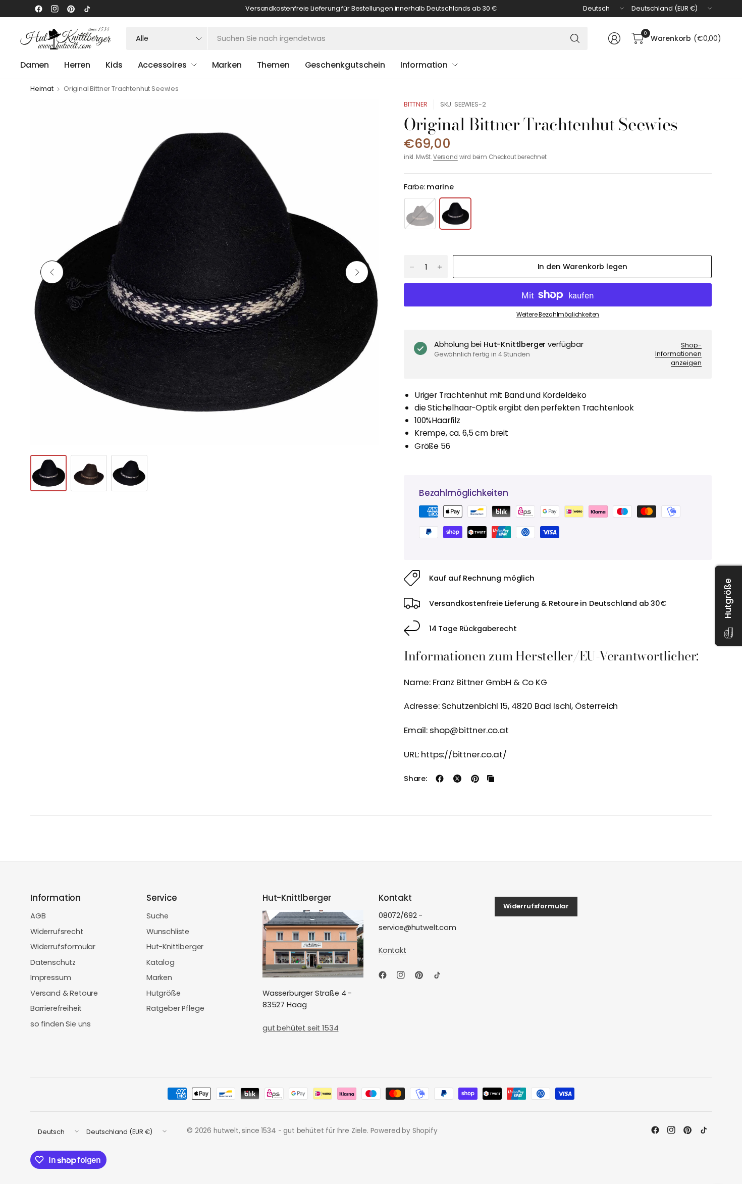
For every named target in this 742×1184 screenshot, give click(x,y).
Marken (159, 977)
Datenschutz (53, 962)
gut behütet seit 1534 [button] (300, 1028)
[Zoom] (359, 119)
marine (455, 213)
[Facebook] (38, 9)
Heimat (42, 89)
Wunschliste (167, 931)
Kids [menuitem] (113, 65)
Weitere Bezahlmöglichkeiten (557, 315)
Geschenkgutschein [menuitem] (345, 65)
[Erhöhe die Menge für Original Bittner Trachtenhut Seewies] (439, 267)
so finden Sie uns (60, 1024)
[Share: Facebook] (439, 778)
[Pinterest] (71, 9)
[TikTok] (87, 9)
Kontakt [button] (392, 950)
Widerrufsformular (62, 947)
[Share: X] (457, 778)
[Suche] (575, 38)
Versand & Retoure (64, 993)
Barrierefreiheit (56, 1008)
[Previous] (52, 272)
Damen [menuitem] (34, 65)
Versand (445, 157)
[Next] (356, 272)
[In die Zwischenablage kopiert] (490, 778)
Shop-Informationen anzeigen (678, 354)
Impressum (50, 977)
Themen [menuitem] (273, 65)
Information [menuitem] (424, 65)
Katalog (160, 962)
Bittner (416, 104)
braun (420, 213)
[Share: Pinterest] (475, 778)
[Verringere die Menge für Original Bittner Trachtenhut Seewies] (411, 267)
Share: (415, 779)
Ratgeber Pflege (175, 1008)
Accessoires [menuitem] (162, 65)
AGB (38, 916)
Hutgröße (163, 993)
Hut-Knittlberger (174, 947)
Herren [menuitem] (77, 65)
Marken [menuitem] (227, 65)
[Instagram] (54, 9)
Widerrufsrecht (56, 931)
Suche (157, 916)
